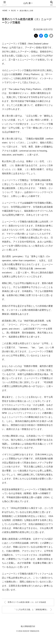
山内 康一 (28, 3)
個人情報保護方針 (28, 626)
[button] (50, 444)
